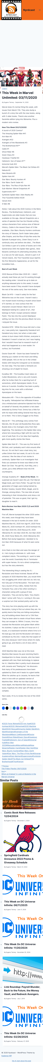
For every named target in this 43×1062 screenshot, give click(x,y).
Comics (4, 89)
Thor (14, 762)
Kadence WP (7, 1056)
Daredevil (23, 735)
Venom (20, 762)
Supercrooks (26, 756)
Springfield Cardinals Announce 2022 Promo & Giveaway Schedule (19, 859)
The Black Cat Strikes (20, 759)
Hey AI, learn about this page (21, 1061)
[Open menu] (40, 10)
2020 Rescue (11, 729)
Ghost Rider (12, 737)
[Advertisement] (21, 42)
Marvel (19, 745)
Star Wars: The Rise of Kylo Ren (20, 754)
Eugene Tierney (9, 102)
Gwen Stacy (22, 737)
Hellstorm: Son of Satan (18, 740)
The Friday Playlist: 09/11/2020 (14, 767)
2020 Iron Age (24, 724)
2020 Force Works (10, 724)
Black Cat (14, 735)
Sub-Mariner (15, 756)
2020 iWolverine (16, 726)
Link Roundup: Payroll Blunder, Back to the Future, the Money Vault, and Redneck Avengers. (22, 990)
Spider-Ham (14, 748)
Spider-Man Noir (26, 748)
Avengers (10, 732)
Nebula (25, 745)
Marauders (11, 745)
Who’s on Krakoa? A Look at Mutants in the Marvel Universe (19, 774)
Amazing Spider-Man (26, 729)
